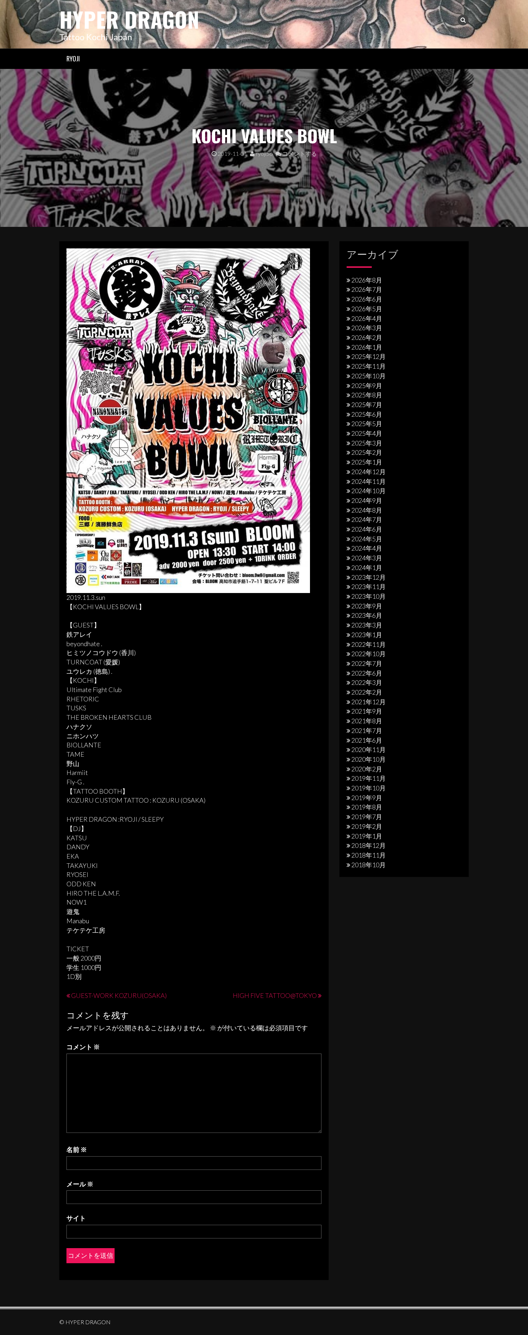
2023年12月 (368, 577)
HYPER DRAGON (129, 19)
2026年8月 (366, 280)
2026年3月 (366, 328)
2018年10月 (368, 865)
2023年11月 (368, 587)
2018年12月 (368, 845)
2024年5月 (366, 539)
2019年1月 (366, 836)
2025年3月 (366, 443)
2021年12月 (368, 702)
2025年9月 (366, 385)
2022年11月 (368, 644)
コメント (83, 1047)
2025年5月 (366, 424)
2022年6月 (366, 673)
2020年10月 (368, 759)
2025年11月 (368, 366)
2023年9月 (366, 606)
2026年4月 (366, 318)
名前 (76, 1149)
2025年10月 (368, 376)
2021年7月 (366, 730)
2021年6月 (366, 740)
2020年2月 (366, 769)
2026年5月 (366, 309)
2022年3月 (366, 682)
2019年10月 (368, 788)
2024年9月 (366, 500)
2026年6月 (366, 299)
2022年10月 (368, 654)
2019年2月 (366, 826)
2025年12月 (368, 356)
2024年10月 (368, 491)
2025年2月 (366, 452)
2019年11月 (368, 778)
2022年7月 (366, 663)
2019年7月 (366, 817)
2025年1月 (366, 462)
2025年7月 (366, 405)
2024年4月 (366, 548)
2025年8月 (366, 395)
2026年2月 (366, 337)
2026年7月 (366, 289)
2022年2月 (366, 692)
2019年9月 (366, 798)
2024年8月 (366, 510)
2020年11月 (368, 749)
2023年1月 (366, 635)
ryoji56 (264, 153)
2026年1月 (366, 347)
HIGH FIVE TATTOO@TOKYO (275, 995)
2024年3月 (366, 558)
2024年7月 (366, 519)
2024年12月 (368, 472)
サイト (76, 1218)
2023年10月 (368, 596)
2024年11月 (368, 481)
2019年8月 (366, 807)
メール (79, 1184)
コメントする (299, 153)
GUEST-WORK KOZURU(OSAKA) (119, 995)
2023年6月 (366, 615)
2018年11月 (368, 855)
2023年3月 (366, 625)
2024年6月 (366, 529)
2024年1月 (366, 567)
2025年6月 (366, 414)
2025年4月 (366, 433)
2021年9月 (366, 711)
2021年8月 (366, 721)
